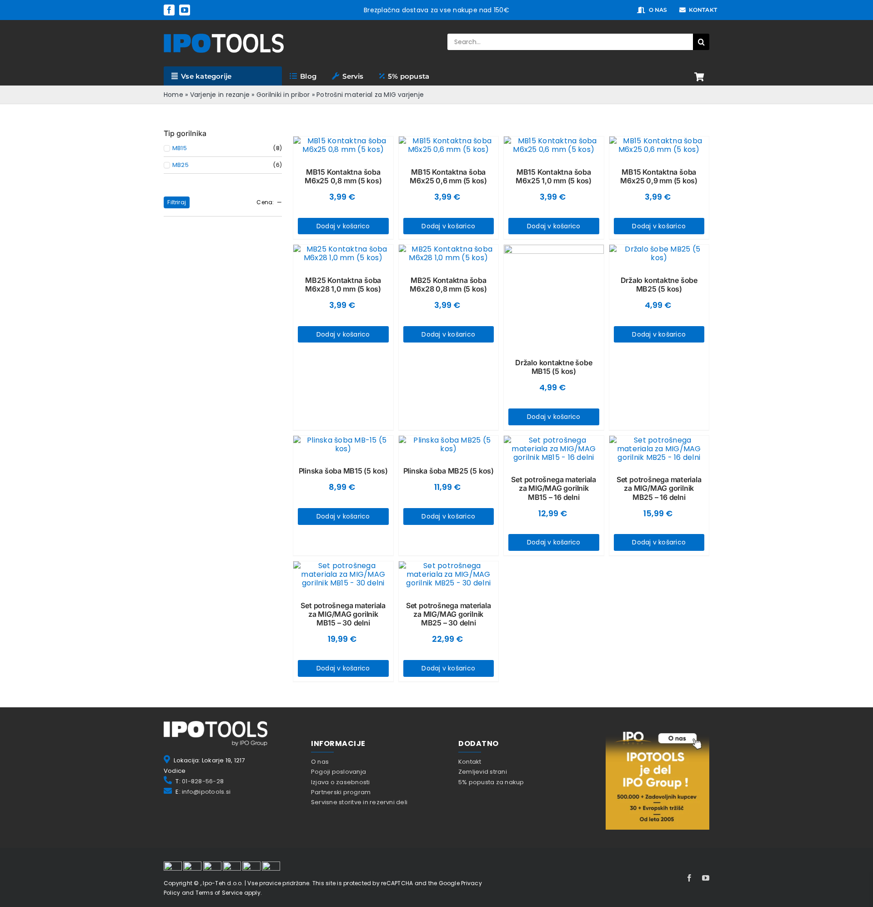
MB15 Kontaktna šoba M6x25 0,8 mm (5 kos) (343, 176)
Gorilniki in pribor (283, 94)
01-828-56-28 (203, 781)
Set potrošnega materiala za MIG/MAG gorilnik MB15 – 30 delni (343, 614)
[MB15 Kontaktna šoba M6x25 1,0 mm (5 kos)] (554, 145)
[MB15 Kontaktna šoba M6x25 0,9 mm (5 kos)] (659, 145)
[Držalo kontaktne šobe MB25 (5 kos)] (659, 253)
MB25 (180, 165)
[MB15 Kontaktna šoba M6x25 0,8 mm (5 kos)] (343, 145)
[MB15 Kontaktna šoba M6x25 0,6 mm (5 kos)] (449, 145)
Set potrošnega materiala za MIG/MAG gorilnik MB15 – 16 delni (553, 488)
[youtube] (184, 10)
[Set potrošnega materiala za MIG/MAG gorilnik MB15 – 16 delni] (554, 449)
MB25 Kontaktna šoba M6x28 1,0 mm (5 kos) (343, 284)
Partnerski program (341, 792)
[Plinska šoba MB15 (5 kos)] (343, 444)
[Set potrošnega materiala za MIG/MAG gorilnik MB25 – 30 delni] (449, 574)
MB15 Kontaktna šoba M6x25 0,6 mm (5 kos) (448, 176)
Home (173, 94)
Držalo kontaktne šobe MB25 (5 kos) (659, 284)
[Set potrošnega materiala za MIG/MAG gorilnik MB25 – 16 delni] (659, 449)
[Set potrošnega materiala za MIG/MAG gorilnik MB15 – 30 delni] (343, 574)
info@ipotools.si (206, 791)
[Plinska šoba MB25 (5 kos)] (449, 444)
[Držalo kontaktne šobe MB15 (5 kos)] (554, 295)
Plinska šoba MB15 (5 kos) (343, 470)
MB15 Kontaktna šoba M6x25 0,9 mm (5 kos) (658, 176)
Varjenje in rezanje (220, 94)
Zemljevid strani (482, 771)
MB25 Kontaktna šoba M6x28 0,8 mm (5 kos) (448, 284)
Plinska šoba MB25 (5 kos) (448, 470)
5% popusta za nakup (491, 782)
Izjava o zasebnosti (340, 782)
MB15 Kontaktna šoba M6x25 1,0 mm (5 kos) (554, 176)
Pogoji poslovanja (338, 771)
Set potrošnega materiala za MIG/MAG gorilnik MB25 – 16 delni (659, 488)
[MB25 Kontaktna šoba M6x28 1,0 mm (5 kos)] (343, 253)
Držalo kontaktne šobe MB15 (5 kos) (553, 367)
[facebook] (169, 10)
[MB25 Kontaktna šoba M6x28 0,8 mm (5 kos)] (449, 253)
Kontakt (470, 761)
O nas (320, 761)
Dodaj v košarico (343, 226)
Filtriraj (176, 202)
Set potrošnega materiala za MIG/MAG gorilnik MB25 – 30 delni (448, 614)
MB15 (179, 148)
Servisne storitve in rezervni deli (359, 802)
